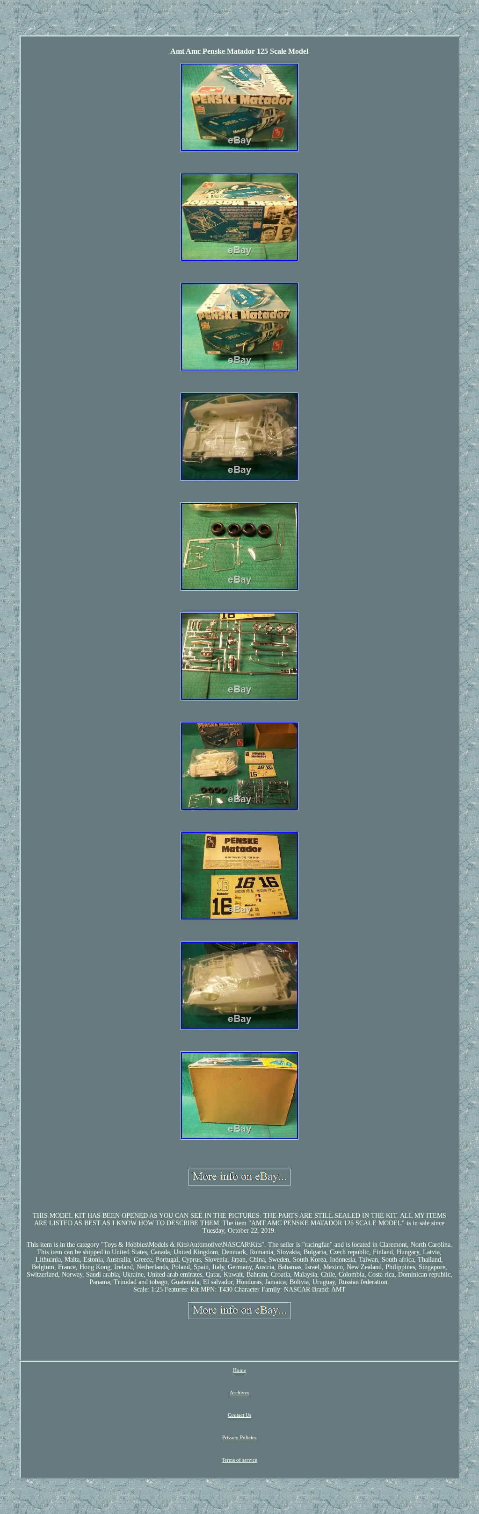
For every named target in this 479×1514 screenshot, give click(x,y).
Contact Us (239, 1415)
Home (239, 1370)
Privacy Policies (239, 1437)
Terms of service (239, 1460)
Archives (239, 1392)
